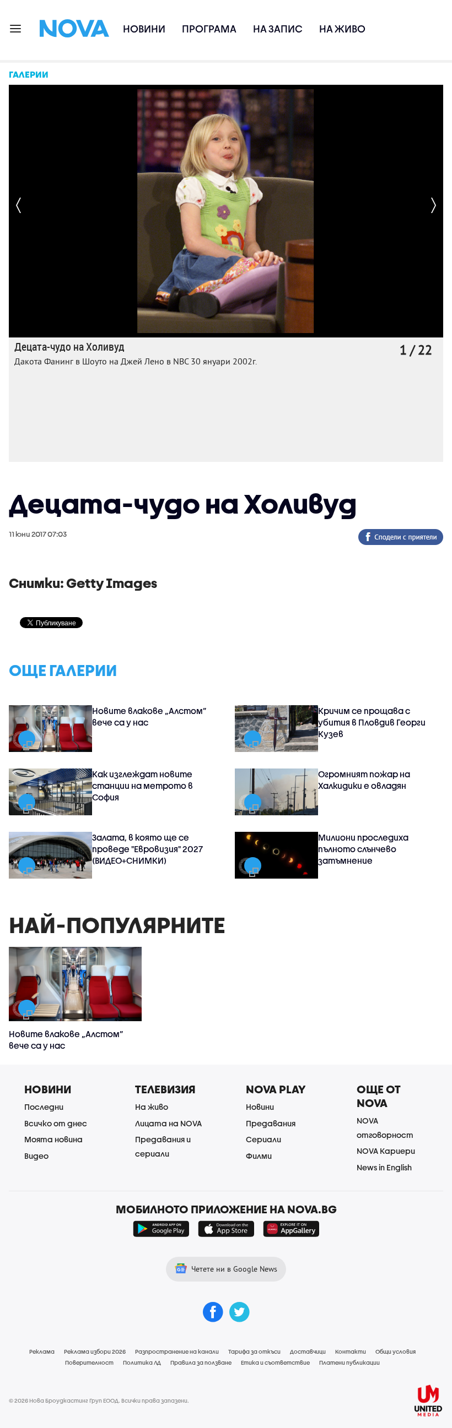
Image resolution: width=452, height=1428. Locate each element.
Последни (43, 1106)
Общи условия (395, 1351)
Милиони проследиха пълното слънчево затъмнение (363, 848)
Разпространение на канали (177, 1351)
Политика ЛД (142, 1362)
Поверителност (89, 1362)
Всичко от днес (55, 1123)
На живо (342, 29)
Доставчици (308, 1351)
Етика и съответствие (275, 1362)
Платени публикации (349, 1362)
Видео (36, 1155)
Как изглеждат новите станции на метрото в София (142, 785)
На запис (278, 29)
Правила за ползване (201, 1362)
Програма (209, 29)
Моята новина (53, 1139)
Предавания (270, 1123)
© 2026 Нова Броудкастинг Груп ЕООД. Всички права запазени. (99, 1400)
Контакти (350, 1351)
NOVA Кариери (386, 1151)
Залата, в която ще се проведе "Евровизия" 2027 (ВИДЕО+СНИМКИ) (147, 848)
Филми (259, 1155)
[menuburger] (16, 28)
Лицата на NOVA (168, 1123)
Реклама (42, 1351)
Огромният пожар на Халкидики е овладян (364, 780)
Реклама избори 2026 (95, 1351)
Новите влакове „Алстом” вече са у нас (149, 716)
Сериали (263, 1139)
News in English (384, 1167)
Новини (144, 29)
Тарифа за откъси (254, 1351)
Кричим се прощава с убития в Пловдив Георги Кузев (372, 722)
